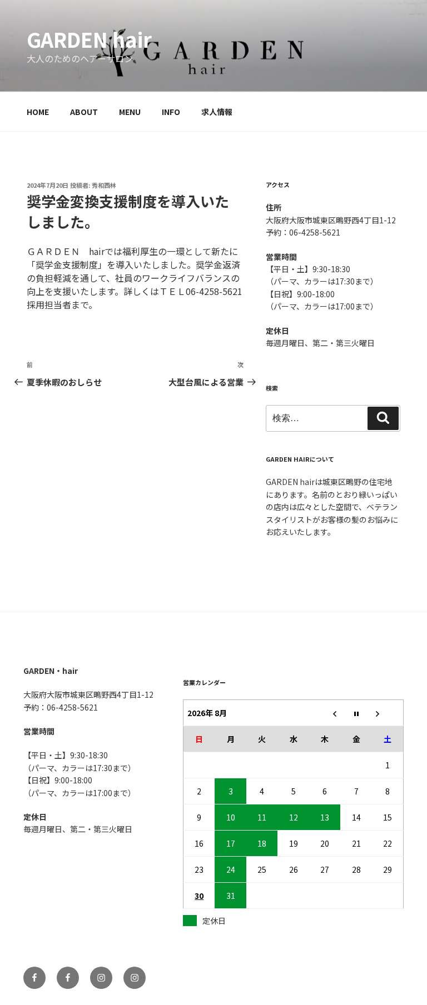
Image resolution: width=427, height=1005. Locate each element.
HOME (38, 111)
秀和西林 (104, 185)
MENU (130, 111)
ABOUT (84, 111)
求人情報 (216, 111)
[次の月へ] (388, 712)
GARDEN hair (89, 38)
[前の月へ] (325, 712)
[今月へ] (356, 712)
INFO (171, 111)
